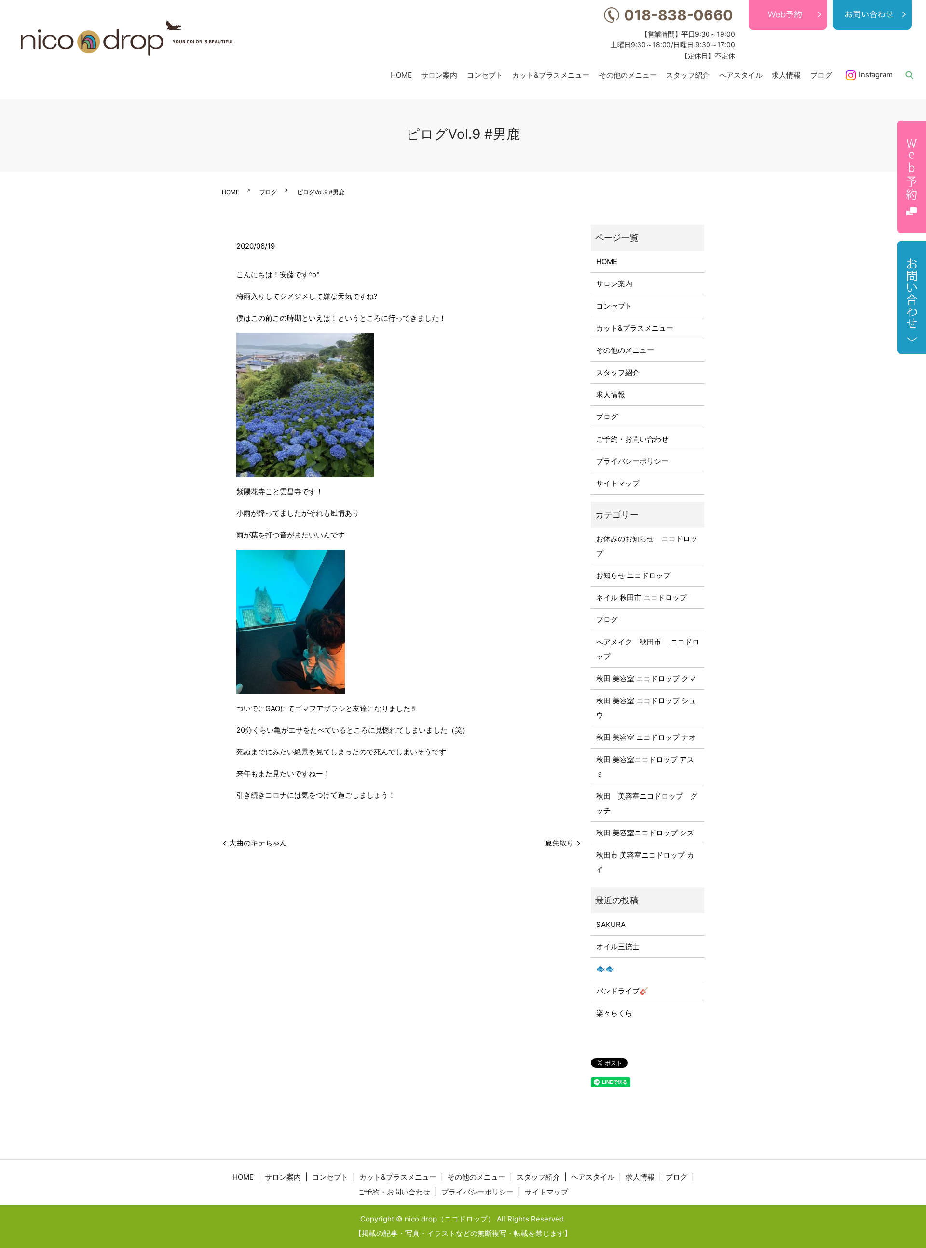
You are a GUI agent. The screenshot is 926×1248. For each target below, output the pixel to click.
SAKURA (611, 924)
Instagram (876, 74)
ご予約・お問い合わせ (632, 438)
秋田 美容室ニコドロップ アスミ (645, 766)
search (909, 74)
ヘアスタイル (741, 74)
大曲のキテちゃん (258, 842)
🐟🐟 (605, 968)
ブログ (821, 74)
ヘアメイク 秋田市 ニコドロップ (647, 649)
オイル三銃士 (618, 946)
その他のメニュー (628, 74)
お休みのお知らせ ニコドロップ (646, 546)
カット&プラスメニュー (550, 74)
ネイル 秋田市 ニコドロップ (641, 597)
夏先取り (559, 842)
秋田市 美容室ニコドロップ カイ (645, 862)
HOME (401, 74)
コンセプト (485, 74)
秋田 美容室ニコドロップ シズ (645, 832)
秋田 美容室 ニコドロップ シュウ (646, 708)
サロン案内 (439, 74)
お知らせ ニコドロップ (633, 575)
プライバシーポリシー (632, 461)
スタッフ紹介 (687, 74)
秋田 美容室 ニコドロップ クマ (646, 678)
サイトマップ (618, 483)
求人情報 (786, 74)
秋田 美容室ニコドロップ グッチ (646, 803)
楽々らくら (614, 1013)
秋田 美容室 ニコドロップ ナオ (646, 737)
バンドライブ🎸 (622, 990)
